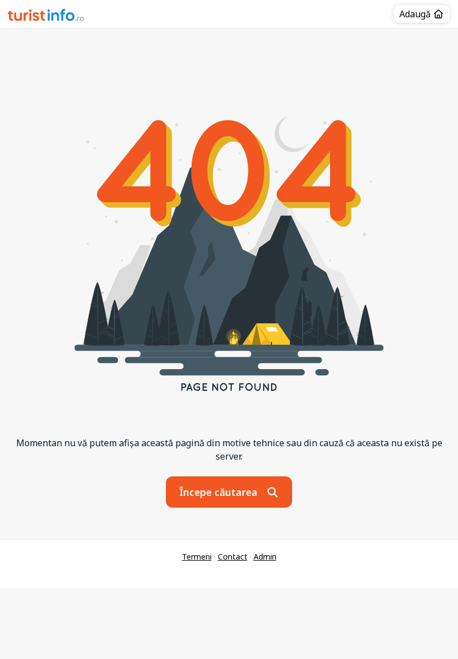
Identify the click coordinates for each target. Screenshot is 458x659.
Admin (265, 556)
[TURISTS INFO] (46, 17)
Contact (232, 556)
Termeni (197, 556)
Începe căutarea (219, 492)
